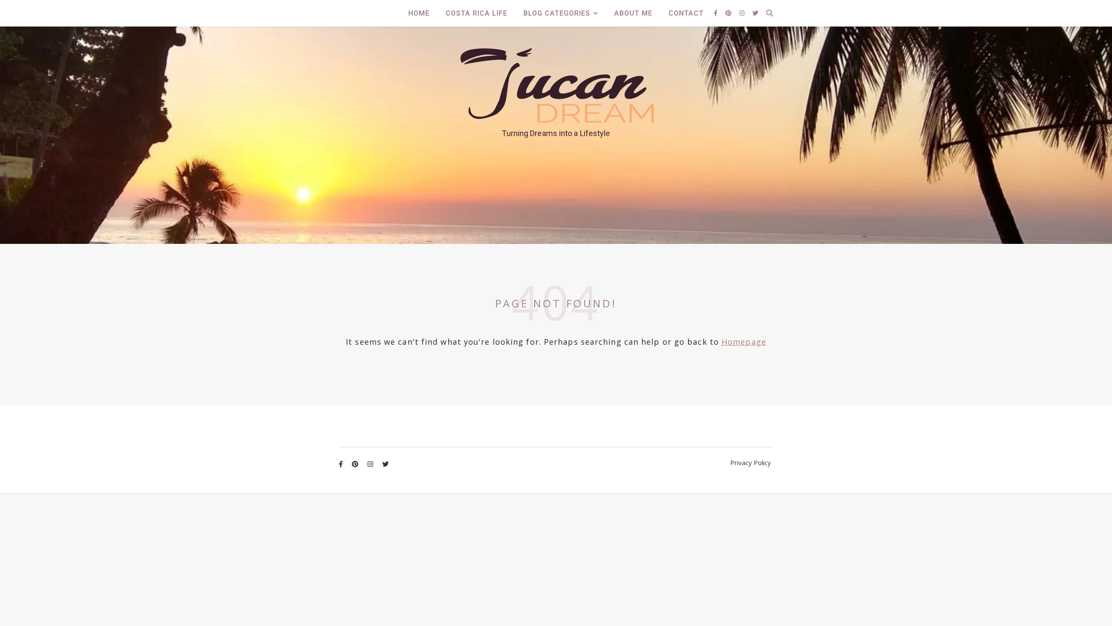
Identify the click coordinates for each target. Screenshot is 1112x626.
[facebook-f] (716, 13)
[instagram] (742, 13)
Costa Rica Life (476, 13)
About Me (633, 13)
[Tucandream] (556, 85)
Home (419, 13)
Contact (686, 13)
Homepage (743, 341)
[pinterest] (729, 13)
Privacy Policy (750, 462)
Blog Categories (556, 13)
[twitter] (755, 13)
